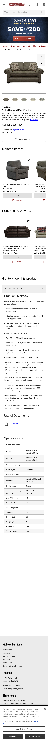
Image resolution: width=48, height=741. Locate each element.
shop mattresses (24, 39)
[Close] (45, 709)
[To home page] (17, 4)
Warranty (14, 424)
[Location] (29, 4)
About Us (6, 659)
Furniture (5, 46)
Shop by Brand (9, 656)
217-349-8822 (14, 686)
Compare (19, 200)
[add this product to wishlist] (41, 63)
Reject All (13, 736)
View (17, 195)
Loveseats (27, 46)
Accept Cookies (35, 736)
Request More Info (25, 139)
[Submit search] (41, 12)
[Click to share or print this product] (41, 57)
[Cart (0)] (44, 4)
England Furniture (18, 130)
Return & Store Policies (12, 666)
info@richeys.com (15, 689)
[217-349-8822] (37, 4)
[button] (4, 4)
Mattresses (7, 650)
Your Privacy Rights (24, 729)
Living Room (15, 46)
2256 (10, 132)
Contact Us (7, 663)
